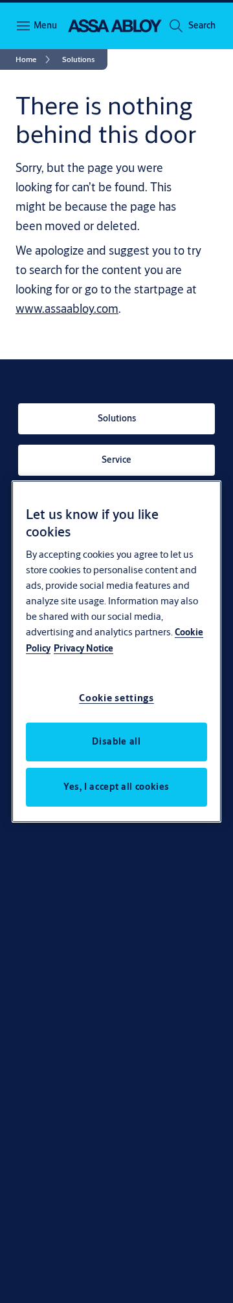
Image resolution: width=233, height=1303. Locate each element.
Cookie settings (116, 698)
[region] (116, 651)
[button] (201, 26)
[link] (35, 59)
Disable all (116, 741)
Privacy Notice (83, 648)
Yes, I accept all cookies (116, 786)
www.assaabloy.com (67, 308)
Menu (45, 25)
